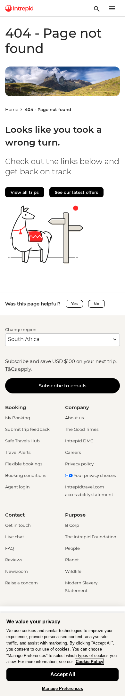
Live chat (14, 536)
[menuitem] (19, 8)
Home (11, 109)
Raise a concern (21, 582)
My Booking (17, 417)
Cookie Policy (89, 661)
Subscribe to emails (63, 386)
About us (74, 417)
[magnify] (96, 8)
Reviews (13, 559)
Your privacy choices (94, 475)
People (72, 548)
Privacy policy (79, 463)
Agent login (17, 486)
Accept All (62, 674)
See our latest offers (76, 192)
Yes (74, 303)
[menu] (112, 8)
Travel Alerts (17, 452)
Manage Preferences (62, 688)
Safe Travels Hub (22, 440)
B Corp (72, 525)
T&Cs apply (18, 369)
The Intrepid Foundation (90, 536)
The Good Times (81, 429)
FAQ (9, 548)
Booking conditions (25, 475)
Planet (72, 559)
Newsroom (16, 571)
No (96, 303)
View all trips (25, 192)
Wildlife (73, 571)
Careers (73, 452)
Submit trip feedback (27, 429)
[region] (62, 654)
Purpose (75, 515)
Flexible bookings (23, 463)
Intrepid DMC (79, 440)
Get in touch (18, 525)
